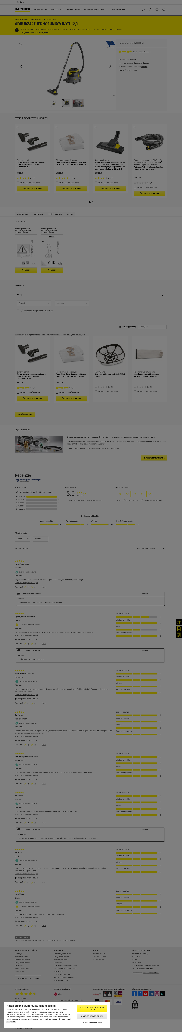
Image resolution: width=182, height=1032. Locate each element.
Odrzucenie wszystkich (92, 1016)
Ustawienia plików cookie (92, 1022)
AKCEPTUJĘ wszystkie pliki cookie (92, 1008)
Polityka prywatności (53, 1019)
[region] (57, 1015)
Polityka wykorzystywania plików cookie (28, 1019)
